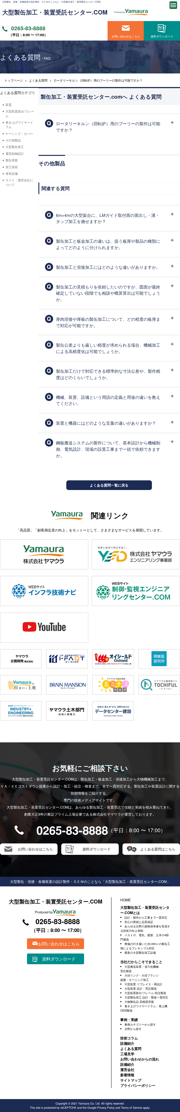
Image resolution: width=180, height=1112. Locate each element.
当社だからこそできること (141, 961)
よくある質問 (38, 80)
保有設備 (11, 173)
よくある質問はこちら (157, 849)
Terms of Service (131, 1107)
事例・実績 (129, 1019)
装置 (8, 104)
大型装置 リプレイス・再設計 (143, 984)
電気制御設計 (14, 153)
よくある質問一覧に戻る (109, 485)
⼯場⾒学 (127, 1053)
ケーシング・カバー (19, 133)
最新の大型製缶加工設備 (140, 952)
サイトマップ (130, 1080)
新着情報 (127, 1074)
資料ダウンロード (162, 36)
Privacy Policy (106, 1107)
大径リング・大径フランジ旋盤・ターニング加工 (139, 977)
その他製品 (13, 140)
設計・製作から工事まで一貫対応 (145, 917)
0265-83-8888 (28, 28)
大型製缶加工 (14, 146)
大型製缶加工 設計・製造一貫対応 (146, 997)
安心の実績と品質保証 (138, 922)
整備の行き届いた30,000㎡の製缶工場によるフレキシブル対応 (145, 946)
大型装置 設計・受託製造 (140, 988)
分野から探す (133, 1029)
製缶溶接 (11, 160)
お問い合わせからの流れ (139, 1059)
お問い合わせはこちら (126, 36)
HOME (125, 899)
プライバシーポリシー (137, 1085)
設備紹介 (127, 1043)
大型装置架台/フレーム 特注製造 (145, 993)
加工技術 (11, 167)
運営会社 (127, 1069)
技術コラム (129, 1038)
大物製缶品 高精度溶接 (139, 1002)
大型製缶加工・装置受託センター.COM (55, 12)
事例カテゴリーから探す (140, 1024)
